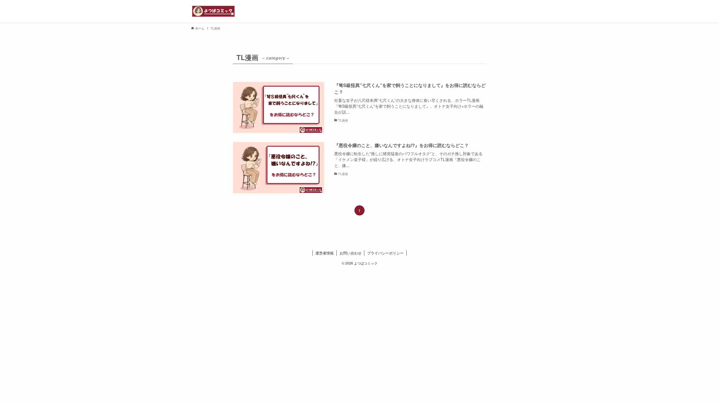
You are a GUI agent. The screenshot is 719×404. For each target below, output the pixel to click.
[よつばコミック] (213, 11)
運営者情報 (324, 253)
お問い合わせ (350, 253)
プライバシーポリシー (385, 253)
